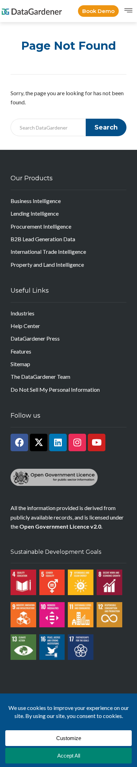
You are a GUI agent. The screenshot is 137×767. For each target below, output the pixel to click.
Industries (22, 313)
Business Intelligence (36, 200)
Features (21, 351)
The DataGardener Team (40, 376)
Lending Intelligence (35, 213)
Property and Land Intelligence (47, 264)
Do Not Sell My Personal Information (55, 389)
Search (106, 127)
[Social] (19, 442)
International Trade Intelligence (48, 251)
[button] (128, 11)
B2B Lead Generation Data (43, 239)
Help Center (25, 325)
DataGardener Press (35, 338)
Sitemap (20, 364)
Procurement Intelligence (41, 226)
